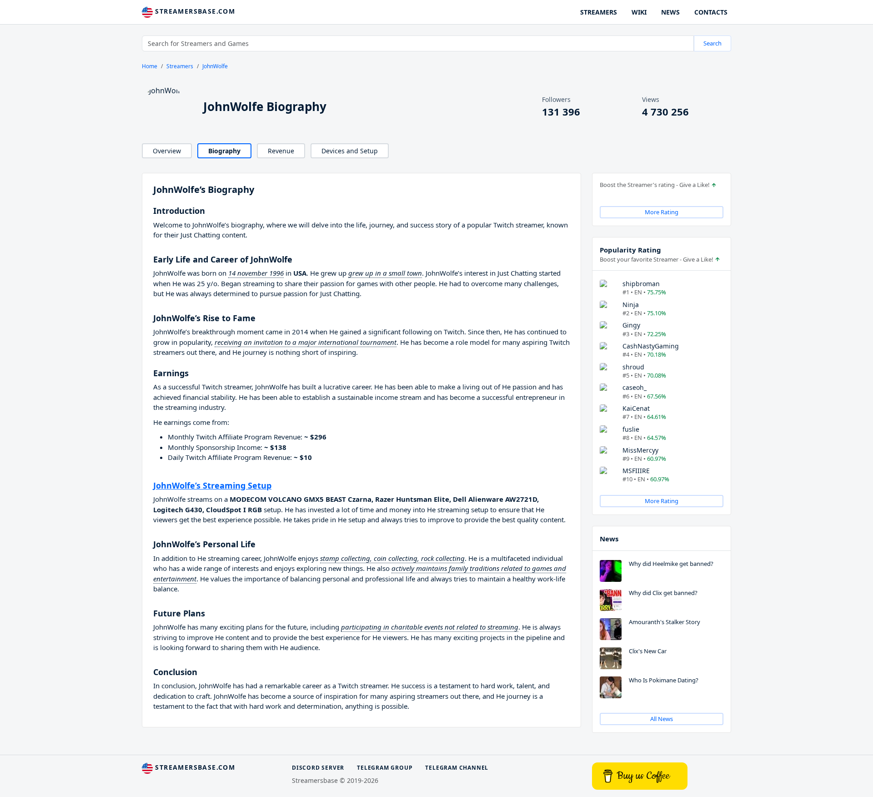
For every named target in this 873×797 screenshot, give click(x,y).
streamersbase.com (194, 11)
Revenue (281, 150)
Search (712, 43)
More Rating (661, 212)
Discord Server (318, 768)
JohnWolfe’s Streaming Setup (212, 485)
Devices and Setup (349, 150)
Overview (167, 150)
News (609, 538)
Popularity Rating (630, 249)
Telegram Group (384, 768)
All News (661, 719)
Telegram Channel (456, 768)
